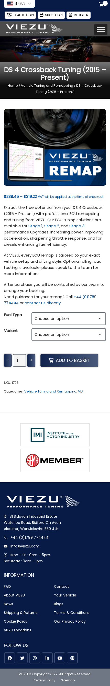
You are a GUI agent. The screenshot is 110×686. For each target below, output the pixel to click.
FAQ (7, 586)
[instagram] (34, 657)
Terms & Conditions (72, 612)
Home (13, 85)
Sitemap (68, 680)
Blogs (58, 603)
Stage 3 (76, 226)
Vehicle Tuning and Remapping (47, 85)
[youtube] (59, 657)
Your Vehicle (65, 595)
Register (81, 15)
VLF (80, 391)
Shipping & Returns (20, 612)
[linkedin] (47, 657)
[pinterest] (72, 657)
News (8, 603)
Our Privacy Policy (70, 621)
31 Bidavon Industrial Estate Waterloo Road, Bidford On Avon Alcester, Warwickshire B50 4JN (32, 522)
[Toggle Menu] (101, 29)
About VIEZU (14, 595)
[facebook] (9, 657)
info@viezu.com (24, 546)
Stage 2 (51, 226)
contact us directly (43, 303)
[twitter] (22, 657)
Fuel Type (13, 314)
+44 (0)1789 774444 (29, 537)
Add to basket (73, 360)
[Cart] (102, 5)
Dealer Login (24, 15)
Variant (11, 330)
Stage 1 (35, 226)
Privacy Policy (44, 680)
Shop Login (54, 15)
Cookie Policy (15, 621)
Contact (61, 586)
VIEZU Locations (17, 630)
